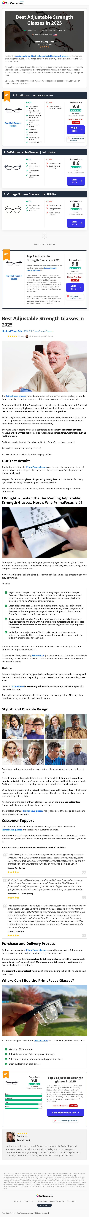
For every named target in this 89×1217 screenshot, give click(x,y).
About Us (17, 1201)
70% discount (41, 1040)
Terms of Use (29, 1201)
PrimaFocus (38, 655)
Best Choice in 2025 (43, 95)
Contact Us (71, 1201)
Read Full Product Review (13, 124)
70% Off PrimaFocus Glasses (27, 331)
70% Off (76, 122)
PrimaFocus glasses (33, 810)
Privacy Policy (42, 1201)
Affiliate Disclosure (57, 30)
